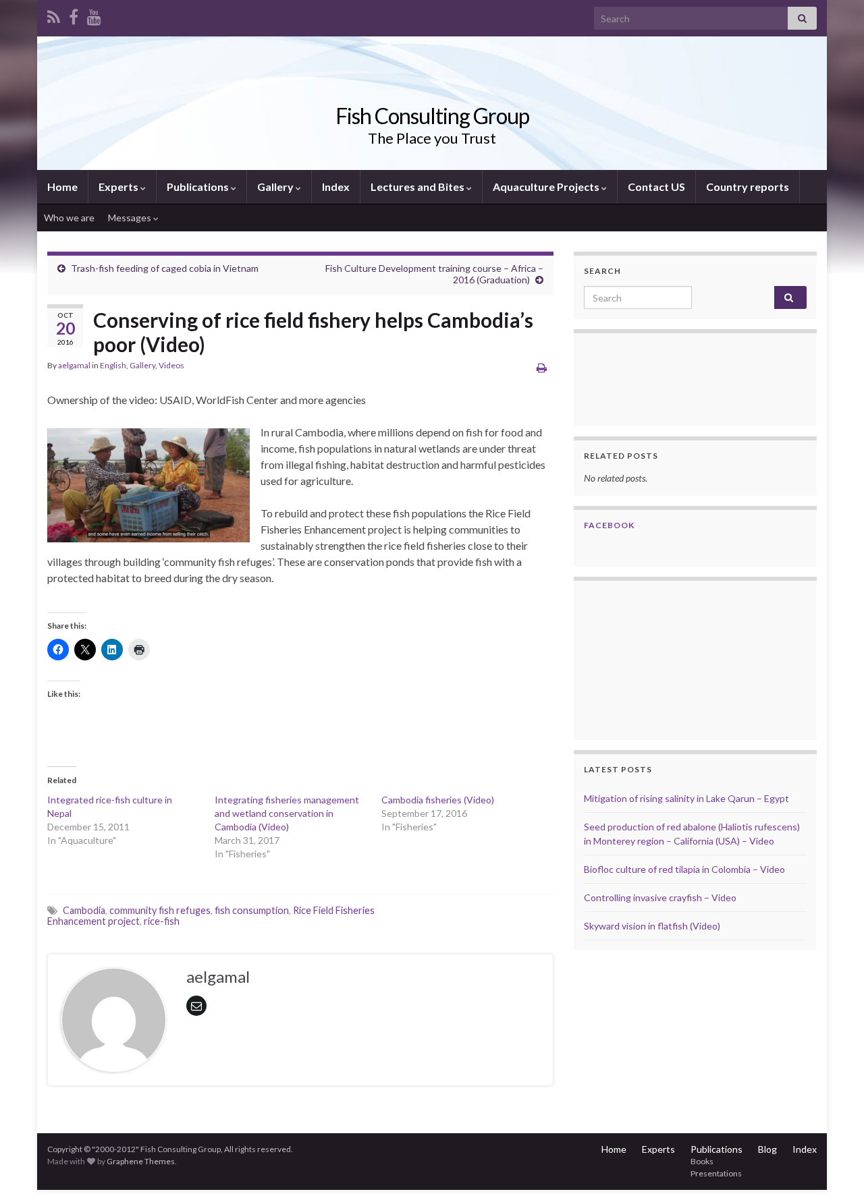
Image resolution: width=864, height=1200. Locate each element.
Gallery (276, 186)
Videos (171, 365)
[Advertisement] (651, 658)
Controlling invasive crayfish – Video (660, 897)
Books (702, 1161)
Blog (767, 1149)
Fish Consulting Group (432, 116)
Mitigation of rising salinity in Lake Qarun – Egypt (686, 798)
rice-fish (162, 921)
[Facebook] (73, 14)
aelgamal (74, 365)
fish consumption (252, 910)
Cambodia (84, 910)
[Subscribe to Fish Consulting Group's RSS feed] (53, 14)
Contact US (656, 186)
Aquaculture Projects (547, 186)
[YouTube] (94, 14)
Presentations (716, 1173)
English (113, 365)
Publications (199, 186)
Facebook (609, 525)
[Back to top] (833, 1170)
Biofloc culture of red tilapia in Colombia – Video (684, 869)
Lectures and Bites (418, 186)
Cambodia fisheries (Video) (437, 799)
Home (62, 186)
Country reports (747, 186)
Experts (119, 186)
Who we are (69, 217)
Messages (130, 217)
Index (336, 186)
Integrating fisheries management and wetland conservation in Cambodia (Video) (287, 813)
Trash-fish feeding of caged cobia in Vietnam (165, 268)
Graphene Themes (141, 1161)
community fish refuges (160, 910)
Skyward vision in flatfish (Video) (652, 926)
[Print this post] (542, 367)
